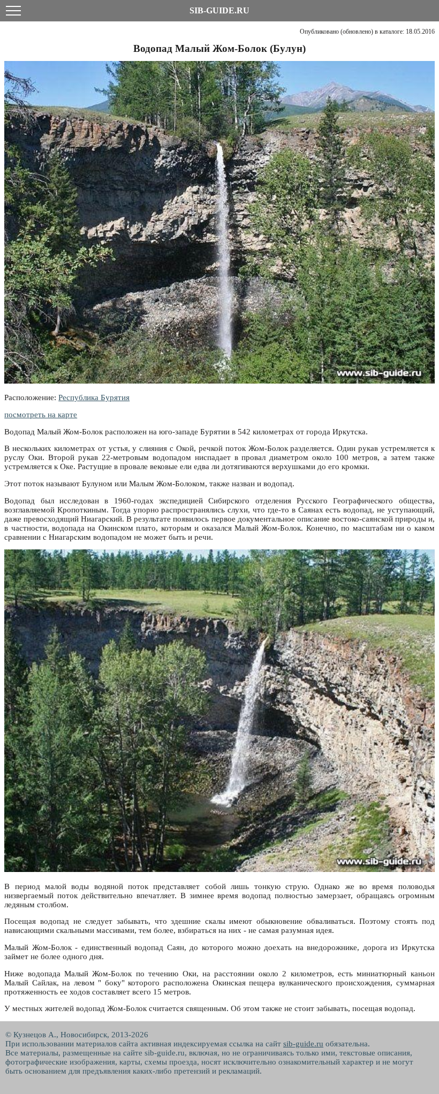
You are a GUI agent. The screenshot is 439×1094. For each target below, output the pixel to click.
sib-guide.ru (303, 1043)
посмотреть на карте (40, 414)
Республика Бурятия (94, 397)
